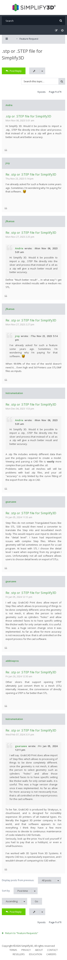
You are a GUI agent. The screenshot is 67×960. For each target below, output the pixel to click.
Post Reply (16, 71)
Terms (13, 950)
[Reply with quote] (6, 150)
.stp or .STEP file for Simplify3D (28, 116)
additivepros (12, 661)
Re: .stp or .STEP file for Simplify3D (31, 174)
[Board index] (33, 7)
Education (35, 954)
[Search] (60, 20)
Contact (52, 950)
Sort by (15, 890)
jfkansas (10, 221)
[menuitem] (62, 30)
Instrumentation (14, 393)
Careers (51, 954)
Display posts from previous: (26, 880)
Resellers (19, 954)
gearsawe (11, 501)
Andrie (9, 105)
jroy (8, 163)
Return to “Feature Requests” (21, 933)
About (39, 950)
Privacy (26, 950)
